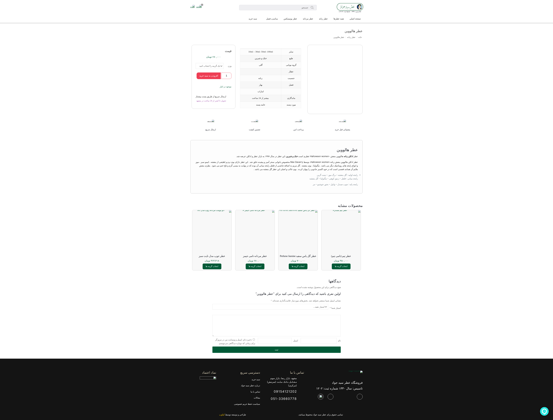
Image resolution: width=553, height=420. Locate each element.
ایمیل (295, 340)
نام (339, 340)
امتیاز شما (335, 308)
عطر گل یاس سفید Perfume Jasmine (298, 256)
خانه (360, 37)
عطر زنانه (351, 37)
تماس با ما (255, 391)
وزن (229, 66)
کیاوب (222, 414)
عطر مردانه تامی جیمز (255, 256)
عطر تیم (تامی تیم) (341, 256)
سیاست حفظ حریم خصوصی (247, 404)
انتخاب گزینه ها (341, 266)
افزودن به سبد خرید (208, 75)
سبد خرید (256, 379)
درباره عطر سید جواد (250, 385)
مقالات (257, 397)
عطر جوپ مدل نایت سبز (212, 256)
